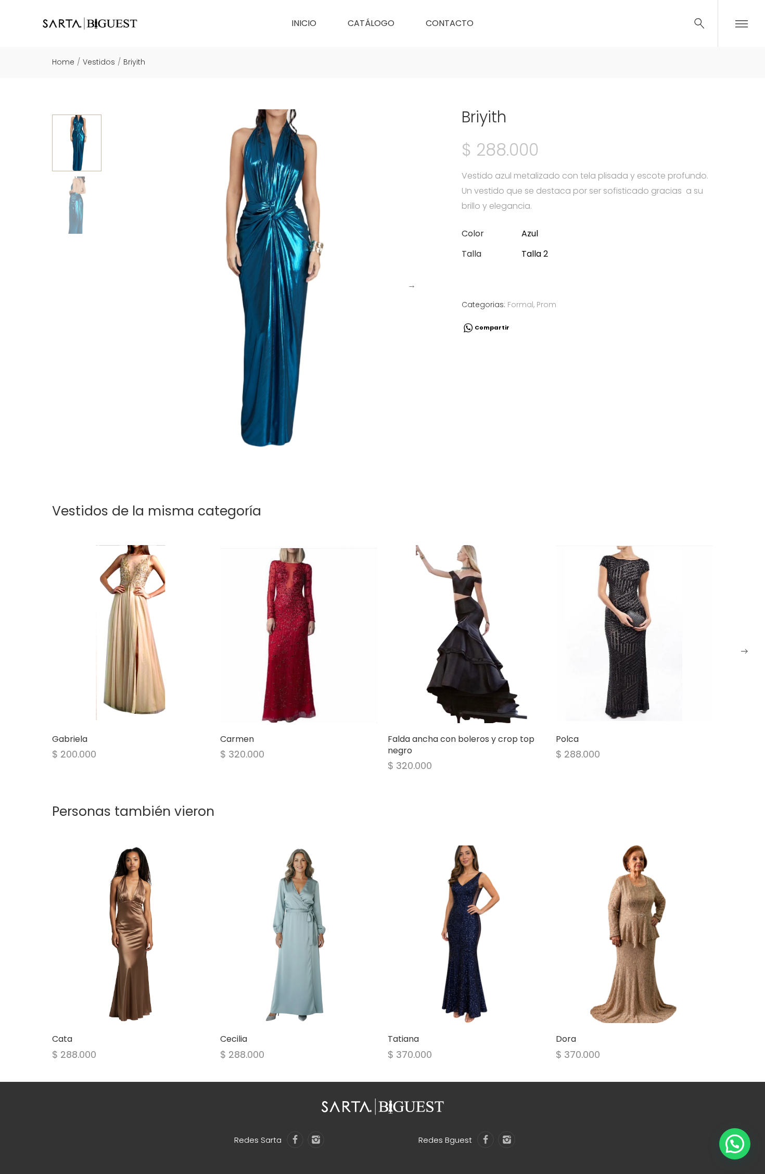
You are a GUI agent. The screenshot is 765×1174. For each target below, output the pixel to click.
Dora (566, 1039)
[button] (744, 651)
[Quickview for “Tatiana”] (466, 934)
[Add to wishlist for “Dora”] (621, 1010)
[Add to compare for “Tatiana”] (479, 1010)
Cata (62, 1039)
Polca (567, 739)
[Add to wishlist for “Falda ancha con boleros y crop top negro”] (453, 710)
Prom (546, 304)
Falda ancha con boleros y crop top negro (461, 744)
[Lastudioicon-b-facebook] (295, 1139)
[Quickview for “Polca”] (634, 634)
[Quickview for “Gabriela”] (130, 634)
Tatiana (403, 1039)
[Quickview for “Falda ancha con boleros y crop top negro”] (466, 634)
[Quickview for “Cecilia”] (298, 934)
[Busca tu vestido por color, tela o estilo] (699, 23)
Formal (520, 304)
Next (411, 285)
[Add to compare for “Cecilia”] (312, 1010)
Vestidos (99, 62)
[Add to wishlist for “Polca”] (621, 710)
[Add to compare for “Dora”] (647, 1010)
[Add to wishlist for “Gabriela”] (118, 710)
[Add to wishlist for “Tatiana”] (453, 1010)
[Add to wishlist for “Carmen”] (286, 710)
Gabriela (69, 739)
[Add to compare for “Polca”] (647, 710)
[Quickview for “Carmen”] (298, 634)
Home (63, 62)
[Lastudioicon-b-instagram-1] (316, 1139)
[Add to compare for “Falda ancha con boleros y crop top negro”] (479, 710)
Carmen (237, 739)
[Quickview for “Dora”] (634, 934)
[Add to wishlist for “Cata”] (118, 1010)
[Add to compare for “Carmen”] (312, 710)
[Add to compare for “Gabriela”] (144, 710)
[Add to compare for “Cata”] (144, 1010)
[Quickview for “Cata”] (130, 934)
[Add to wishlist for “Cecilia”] (286, 1010)
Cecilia (233, 1039)
